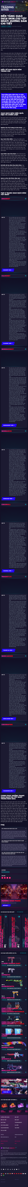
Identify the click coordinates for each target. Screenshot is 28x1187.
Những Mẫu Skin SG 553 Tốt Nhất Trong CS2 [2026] (14, 1060)
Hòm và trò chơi (4, 1141)
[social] (1, 1169)
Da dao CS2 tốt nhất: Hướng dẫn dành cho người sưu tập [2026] (14, 1049)
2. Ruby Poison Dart (11, 963)
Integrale (6, 1059)
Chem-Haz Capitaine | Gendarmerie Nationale (13, 1023)
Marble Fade (8, 1047)
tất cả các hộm (23, 1099)
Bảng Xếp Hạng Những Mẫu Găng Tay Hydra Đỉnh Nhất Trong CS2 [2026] (14, 932)
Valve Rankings (5, 1127)
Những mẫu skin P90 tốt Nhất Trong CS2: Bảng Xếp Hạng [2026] (14, 1072)
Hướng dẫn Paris (11, 901)
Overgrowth (8, 986)
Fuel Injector (8, 998)
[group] (4, 1107)
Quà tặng (3, 1122)
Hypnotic (6, 975)
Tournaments (18, 1122)
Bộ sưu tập (6, 13)
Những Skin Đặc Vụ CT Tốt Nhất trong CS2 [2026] (14, 1025)
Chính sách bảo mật (19, 1134)
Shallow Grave (9, 1070)
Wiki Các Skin (17, 1141)
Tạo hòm (17, 1127)
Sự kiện (16, 1125)
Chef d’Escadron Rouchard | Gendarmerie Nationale (13, 1010)
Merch (2, 1143)
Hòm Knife (3, 1179)
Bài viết (17, 1117)
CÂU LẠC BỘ (3, 1130)
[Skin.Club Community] (9, 2)
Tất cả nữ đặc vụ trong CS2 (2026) (13, 1013)
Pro (15, 1143)
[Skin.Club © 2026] (8, 1148)
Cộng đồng (2, 13)
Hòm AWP (17, 1179)
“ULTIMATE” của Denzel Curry (12, 1035)
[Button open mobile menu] (25, 2)
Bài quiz (17, 1119)
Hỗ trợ (2, 1134)
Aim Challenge (4, 1125)
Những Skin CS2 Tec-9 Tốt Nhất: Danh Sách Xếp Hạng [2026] (14, 999)
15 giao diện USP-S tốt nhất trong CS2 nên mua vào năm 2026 (14, 988)
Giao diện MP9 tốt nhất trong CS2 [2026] (14, 965)
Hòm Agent (3, 1181)
